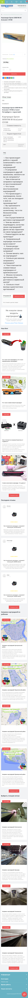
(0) (14, 54)
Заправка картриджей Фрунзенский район (14, 690)
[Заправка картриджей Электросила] (14, 812)
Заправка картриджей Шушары (11, 870)
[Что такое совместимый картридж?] (14, 387)
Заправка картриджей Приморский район (13, 774)
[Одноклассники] (5, 78)
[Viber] (9, 78)
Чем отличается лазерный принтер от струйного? (12, 440)
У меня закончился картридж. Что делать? (14, 483)
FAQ (3, 100)
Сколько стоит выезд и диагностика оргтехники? (13, 286)
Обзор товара (6, 97)
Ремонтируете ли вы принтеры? (13, 235)
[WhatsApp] (11, 78)
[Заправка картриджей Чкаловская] (14, 896)
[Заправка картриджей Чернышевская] (14, 938)
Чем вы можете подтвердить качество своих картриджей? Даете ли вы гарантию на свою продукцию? (13, 227)
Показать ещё (4, 981)
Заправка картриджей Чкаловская (11, 911)
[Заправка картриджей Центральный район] (14, 630)
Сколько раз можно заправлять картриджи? (13, 260)
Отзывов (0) (5, 103)
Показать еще (14, 495)
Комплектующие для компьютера (8, 4)
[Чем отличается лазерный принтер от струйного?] (14, 425)
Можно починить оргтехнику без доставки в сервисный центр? (13, 278)
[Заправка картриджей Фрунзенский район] (14, 675)
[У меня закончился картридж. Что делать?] (14, 468)
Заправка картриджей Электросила (12, 827)
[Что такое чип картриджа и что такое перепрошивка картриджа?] (14, 344)
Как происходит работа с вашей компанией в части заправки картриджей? (12, 162)
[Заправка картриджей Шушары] (14, 855)
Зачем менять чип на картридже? (13, 254)
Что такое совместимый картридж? (12, 402)
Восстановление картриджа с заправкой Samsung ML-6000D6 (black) (14, 561)
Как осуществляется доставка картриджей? (14, 218)
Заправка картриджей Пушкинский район (13, 731)
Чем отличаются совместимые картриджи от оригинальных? (12, 269)
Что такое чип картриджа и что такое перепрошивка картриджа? (12, 360)
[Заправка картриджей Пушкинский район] (14, 716)
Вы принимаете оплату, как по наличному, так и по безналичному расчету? (12, 210)
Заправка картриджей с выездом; (12, 81)
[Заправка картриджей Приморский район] (14, 759)
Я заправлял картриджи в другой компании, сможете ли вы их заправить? (14, 173)
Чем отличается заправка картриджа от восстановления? (13, 181)
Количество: (6, 67)
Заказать (14, 74)
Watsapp (21, 323)
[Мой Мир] (7, 78)
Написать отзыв (18, 296)
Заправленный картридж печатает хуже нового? (12, 241)
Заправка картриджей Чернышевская (12, 953)
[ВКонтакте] (3, 78)
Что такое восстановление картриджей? (10, 188)
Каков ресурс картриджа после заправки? (11, 248)
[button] (11, 2)
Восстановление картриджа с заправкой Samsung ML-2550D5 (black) (14, 595)
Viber (16, 323)
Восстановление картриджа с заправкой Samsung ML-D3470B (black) (14, 526)
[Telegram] (13, 78)
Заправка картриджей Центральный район (12, 646)
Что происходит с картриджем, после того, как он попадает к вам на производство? (13, 198)
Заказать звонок (22, 7)
